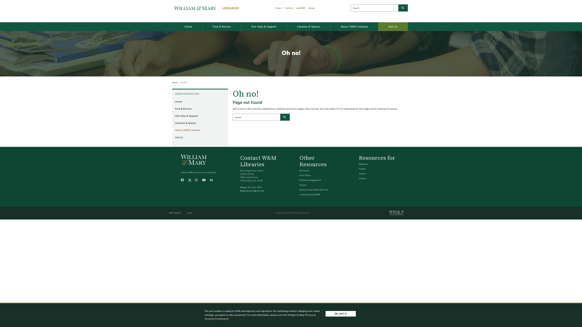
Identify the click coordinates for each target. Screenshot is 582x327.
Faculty (362, 168)
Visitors (362, 178)
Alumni (362, 173)
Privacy (302, 185)
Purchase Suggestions (310, 180)
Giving (311, 8)
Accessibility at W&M (309, 194)
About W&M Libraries (354, 27)
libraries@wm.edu (255, 190)
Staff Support (175, 213)
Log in (190, 213)
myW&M (300, 8)
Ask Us (393, 27)
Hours (278, 8)
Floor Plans (305, 175)
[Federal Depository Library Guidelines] (396, 213)
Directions (304, 170)
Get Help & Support (263, 27)
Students (363, 164)
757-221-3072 (254, 187)
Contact (289, 8)
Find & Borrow (222, 27)
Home (188, 27)
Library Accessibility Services (313, 189)
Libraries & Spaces (308, 27)
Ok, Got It (340, 313)
